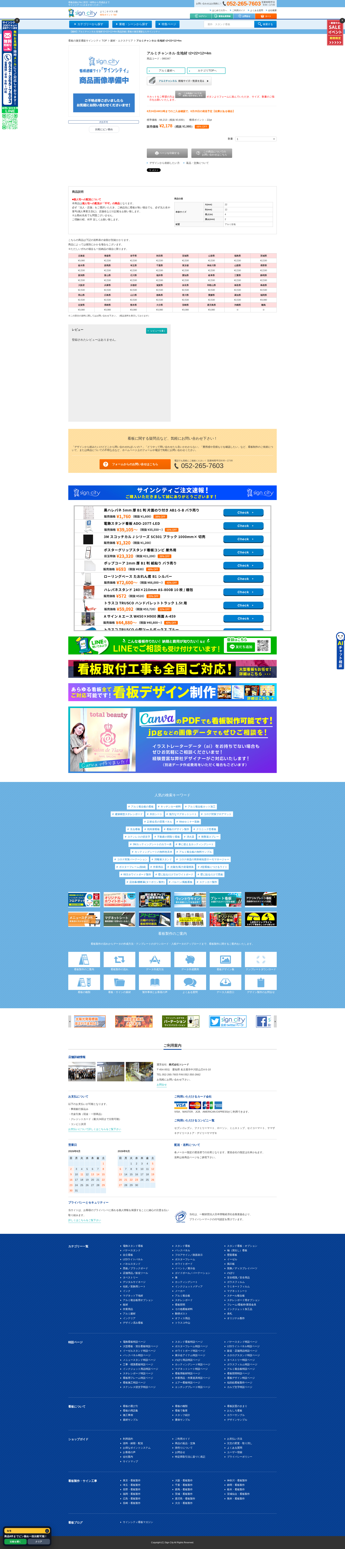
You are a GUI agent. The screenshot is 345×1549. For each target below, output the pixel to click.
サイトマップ (130, 1461)
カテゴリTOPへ (207, 70)
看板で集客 (181, 1410)
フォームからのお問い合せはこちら (135, 464)
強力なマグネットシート (183, 814)
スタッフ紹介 (182, 1415)
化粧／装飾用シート (134, 1286)
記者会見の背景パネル (159, 821)
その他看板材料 (184, 1309)
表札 (229, 1313)
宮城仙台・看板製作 (238, 1494)
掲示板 (231, 1264)
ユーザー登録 (234, 1452)
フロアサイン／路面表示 (189, 1255)
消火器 (190, 836)
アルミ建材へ (167, 70)
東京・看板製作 (132, 1480)
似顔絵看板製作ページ (239, 1382)
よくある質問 (256, 10)
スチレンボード (184, 1300)
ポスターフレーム (185, 1259)
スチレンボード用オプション (243, 1300)
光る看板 (135, 829)
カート (268, 16)
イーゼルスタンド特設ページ (139, 1350)
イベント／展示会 (185, 1268)
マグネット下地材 (133, 1295)
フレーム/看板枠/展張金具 (241, 1304)
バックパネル (182, 1250)
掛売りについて (184, 1447)
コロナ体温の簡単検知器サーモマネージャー (204, 859)
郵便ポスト (181, 1313)
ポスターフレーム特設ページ (191, 1346)
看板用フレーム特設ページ (138, 1378)
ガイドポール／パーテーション (192, 1273)
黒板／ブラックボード (135, 1268)
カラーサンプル (236, 1415)
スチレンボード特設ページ (138, 1373)
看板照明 (180, 1304)
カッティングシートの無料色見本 (153, 851)
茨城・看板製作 (184, 1494)
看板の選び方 (130, 1406)
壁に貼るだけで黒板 (211, 874)
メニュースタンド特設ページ (139, 1360)
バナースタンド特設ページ (242, 1341)
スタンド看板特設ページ (189, 1341)
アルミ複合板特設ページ (241, 1369)
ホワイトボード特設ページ (190, 1350)
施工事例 (128, 1415)
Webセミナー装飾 (189, 821)
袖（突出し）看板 (237, 1250)
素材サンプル (130, 1419)
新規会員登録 (225, 16)
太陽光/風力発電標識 (182, 866)
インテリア (129, 1318)
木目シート (156, 814)
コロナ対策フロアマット (217, 814)
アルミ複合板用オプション (138, 1300)
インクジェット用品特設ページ (140, 1369)
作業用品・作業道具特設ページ (192, 1378)
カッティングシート (186, 1282)
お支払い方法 (234, 1438)
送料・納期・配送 (133, 1443)
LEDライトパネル (133, 1259)
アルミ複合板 (182, 1295)
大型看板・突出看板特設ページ (140, 1346)
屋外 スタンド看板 (219, 24)
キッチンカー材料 (171, 806)
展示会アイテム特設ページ (190, 1355)
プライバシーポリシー (239, 1456)
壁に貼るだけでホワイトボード (175, 874)
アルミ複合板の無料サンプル (195, 851)
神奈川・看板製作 (237, 1480)
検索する (268, 24)
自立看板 (128, 1255)
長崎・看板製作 (132, 1503)
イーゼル (232, 1259)
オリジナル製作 (236, 1318)
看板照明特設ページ (238, 1373)
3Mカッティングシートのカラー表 (152, 844)
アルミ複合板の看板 (142, 806)
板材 (125, 1304)
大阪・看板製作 (184, 1480)
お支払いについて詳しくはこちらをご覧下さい (94, 1129)
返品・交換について (197, 162)
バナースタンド (132, 1250)
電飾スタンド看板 (133, 1246)
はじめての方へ (219, 10)
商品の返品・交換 (185, 1443)
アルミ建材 (129, 1313)
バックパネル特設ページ (137, 1355)
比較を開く (15, 1541)
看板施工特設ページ (134, 1382)
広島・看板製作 (132, 1498)
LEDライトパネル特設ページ (243, 1346)
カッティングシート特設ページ (192, 1364)
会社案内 (128, 1456)
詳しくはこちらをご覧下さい (84, 1220)
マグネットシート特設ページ (191, 1369)
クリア (38, 1541)
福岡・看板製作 (132, 1494)
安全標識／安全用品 (238, 1277)
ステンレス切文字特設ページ (139, 1387)
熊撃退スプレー (210, 836)
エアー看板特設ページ (187, 1382)
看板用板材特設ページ (187, 1373)
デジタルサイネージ (134, 1282)
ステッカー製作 (208, 882)
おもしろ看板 (234, 1410)
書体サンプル (182, 1419)
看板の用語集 (130, 1410)
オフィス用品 (182, 1318)
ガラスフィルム (236, 1282)
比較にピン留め (104, 129)
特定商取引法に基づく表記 (190, 1456)
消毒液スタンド (163, 859)
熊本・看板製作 (236, 1498)
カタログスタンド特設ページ (243, 1355)
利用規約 (128, 1438)
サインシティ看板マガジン (138, 1522)
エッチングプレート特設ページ (192, 1387)
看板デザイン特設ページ (241, 1378)
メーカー (180, 1291)
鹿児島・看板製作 (185, 1498)
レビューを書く (158, 331)
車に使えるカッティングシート (196, 844)
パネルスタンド (132, 1264)
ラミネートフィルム (238, 1286)
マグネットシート (237, 1291)
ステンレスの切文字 (139, 836)
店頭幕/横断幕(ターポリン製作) (147, 882)
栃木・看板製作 (236, 1489)
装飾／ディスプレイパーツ (242, 1268)
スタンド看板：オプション (242, 1246)
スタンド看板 (182, 1246)
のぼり (231, 1273)
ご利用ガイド (238, 10)
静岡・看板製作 (236, 1485)
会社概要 (272, 10)
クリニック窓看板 (206, 829)
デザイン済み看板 (133, 1322)
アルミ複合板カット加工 (201, 806)
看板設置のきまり (237, 1406)
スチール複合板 (236, 1295)
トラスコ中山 (182, 1322)
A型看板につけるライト (214, 866)
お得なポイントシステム (137, 1447)
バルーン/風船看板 (182, 882)
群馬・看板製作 (184, 1489)
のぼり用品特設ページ (187, 1360)
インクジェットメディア (189, 1286)
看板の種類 (181, 1406)
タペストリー (130, 1277)
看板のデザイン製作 (178, 829)
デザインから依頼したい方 (165, 162)
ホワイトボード (184, 1264)
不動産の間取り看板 (168, 836)
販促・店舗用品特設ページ (242, 1350)
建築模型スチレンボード (129, 814)
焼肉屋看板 (153, 829)
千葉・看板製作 (184, 1485)
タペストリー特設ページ (241, 1360)
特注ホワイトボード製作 (137, 874)
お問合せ (246, 16)
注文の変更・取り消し (239, 1443)
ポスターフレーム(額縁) (132, 866)
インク (126, 1291)
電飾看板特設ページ (134, 1341)
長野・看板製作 (132, 1489)
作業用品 (158, 866)
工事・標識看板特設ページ (138, 1364)
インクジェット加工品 (239, 1309)
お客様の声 (129, 1452)
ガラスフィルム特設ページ (242, 1364)
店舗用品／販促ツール (135, 1273)
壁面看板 (232, 1255)
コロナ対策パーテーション (132, 859)
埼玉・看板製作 (132, 1485)
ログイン (203, 16)
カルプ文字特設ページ (239, 1387)
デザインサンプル (237, 1419)
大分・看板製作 (184, 1503)
